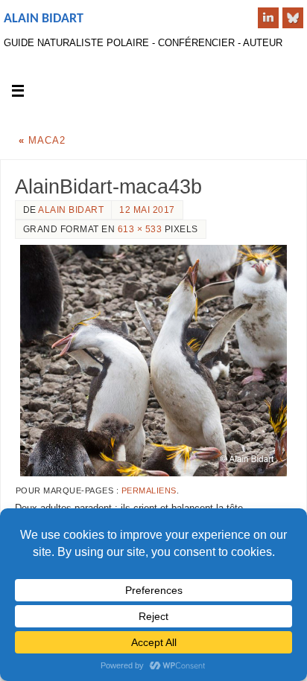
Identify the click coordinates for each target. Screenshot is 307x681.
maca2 (42, 140)
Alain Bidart (43, 19)
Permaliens (149, 490)
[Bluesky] (292, 17)
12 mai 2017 (147, 210)
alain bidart (71, 210)
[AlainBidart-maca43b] (153, 360)
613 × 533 (140, 229)
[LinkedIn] (268, 17)
